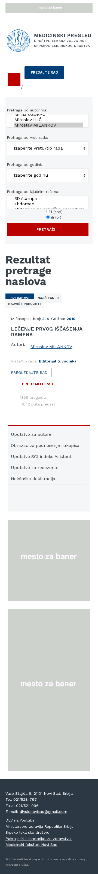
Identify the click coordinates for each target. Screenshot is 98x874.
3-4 (45, 318)
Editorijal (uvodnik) (57, 361)
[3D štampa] (48, 198)
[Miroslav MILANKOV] (48, 125)
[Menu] (13, 79)
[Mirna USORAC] (48, 114)
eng (28, 87)
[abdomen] (48, 204)
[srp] (15, 87)
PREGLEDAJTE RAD (29, 372)
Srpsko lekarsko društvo (28, 832)
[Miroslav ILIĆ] (48, 120)
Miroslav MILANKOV (51, 346)
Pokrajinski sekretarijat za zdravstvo (38, 838)
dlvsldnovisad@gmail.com (43, 811)
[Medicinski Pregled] (49, 40)
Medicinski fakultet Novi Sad (31, 844)
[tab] (19, 298)
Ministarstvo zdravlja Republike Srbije (40, 826)
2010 (70, 318)
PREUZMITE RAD (37, 384)
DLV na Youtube (20, 820)
